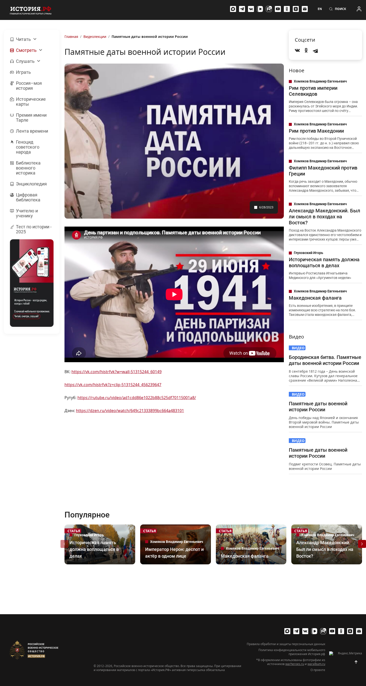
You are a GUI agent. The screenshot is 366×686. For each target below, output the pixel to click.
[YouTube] (278, 9)
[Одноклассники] (287, 9)
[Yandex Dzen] (296, 9)
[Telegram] (242, 9)
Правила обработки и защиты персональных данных (286, 644)
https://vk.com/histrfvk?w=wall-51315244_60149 (116, 371)
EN (320, 9)
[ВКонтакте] (251, 9)
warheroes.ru (294, 664)
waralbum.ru (316, 664)
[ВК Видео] (260, 9)
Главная (71, 36)
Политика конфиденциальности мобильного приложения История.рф (291, 652)
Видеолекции (94, 36)
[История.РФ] (31, 10)
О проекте (317, 670)
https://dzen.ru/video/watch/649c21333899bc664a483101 (130, 410)
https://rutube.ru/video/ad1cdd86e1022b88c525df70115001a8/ (136, 397)
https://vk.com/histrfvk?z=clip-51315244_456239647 (112, 384)
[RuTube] (269, 9)
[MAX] (233, 9)
